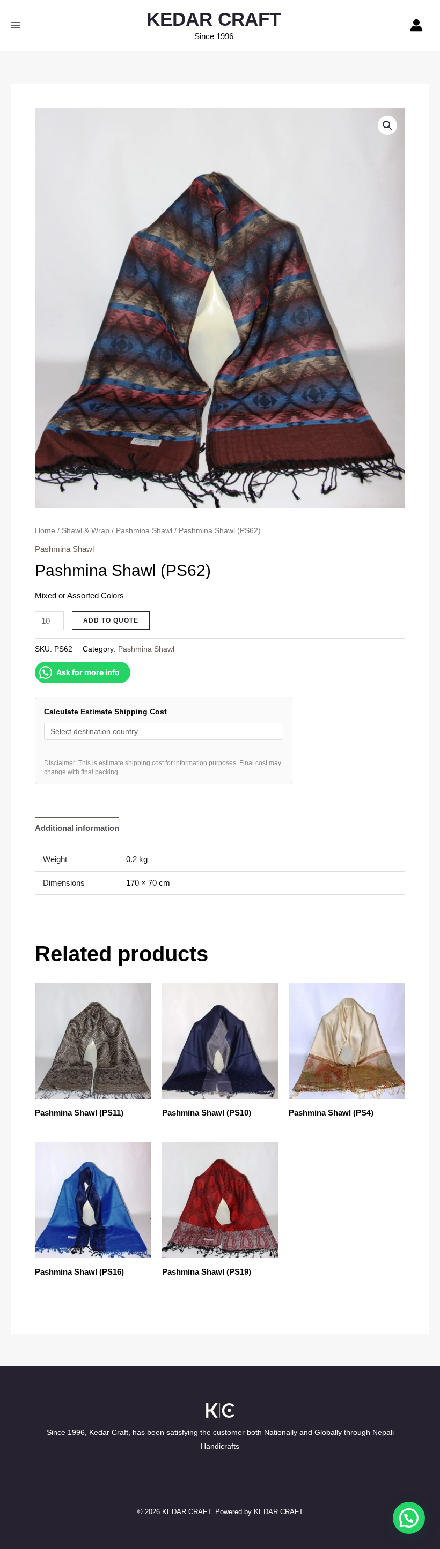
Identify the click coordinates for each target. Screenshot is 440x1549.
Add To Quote (110, 620)
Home (45, 531)
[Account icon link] (416, 25)
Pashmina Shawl (144, 531)
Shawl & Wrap (85, 531)
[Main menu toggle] (15, 25)
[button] (387, 125)
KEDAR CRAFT (213, 19)
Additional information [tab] (77, 828)
